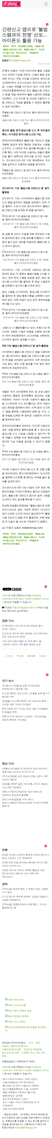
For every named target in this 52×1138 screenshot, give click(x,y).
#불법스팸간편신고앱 (12, 49)
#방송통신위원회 (25, 46)
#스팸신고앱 (8, 53)
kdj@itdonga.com (21, 60)
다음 (42, 656)
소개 (30, 1042)
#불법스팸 (39, 46)
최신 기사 (8, 763)
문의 (38, 1042)
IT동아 (5, 595)
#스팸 (41, 49)
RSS (4, 1056)
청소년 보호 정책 (10, 1052)
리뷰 (5, 849)
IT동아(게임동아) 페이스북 (25, 607)
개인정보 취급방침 (33, 1049)
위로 (21, 656)
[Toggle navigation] (46, 4)
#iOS (13, 46)
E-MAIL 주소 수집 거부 (33, 1052)
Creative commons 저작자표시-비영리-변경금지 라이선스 (25, 598)
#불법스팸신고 (30, 49)
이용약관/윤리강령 (11, 1049)
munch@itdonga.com (26, 1127)
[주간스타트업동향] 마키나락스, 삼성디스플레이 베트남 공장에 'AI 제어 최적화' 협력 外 (25, 802)
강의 (5, 884)
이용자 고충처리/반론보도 (15, 1046)
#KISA (6, 46)
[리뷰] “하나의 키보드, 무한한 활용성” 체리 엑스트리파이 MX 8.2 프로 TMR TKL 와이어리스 (23, 873)
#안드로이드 (21, 53)
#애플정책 (33, 53)
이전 (9, 656)
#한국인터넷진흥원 (11, 56)
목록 (32, 656)
